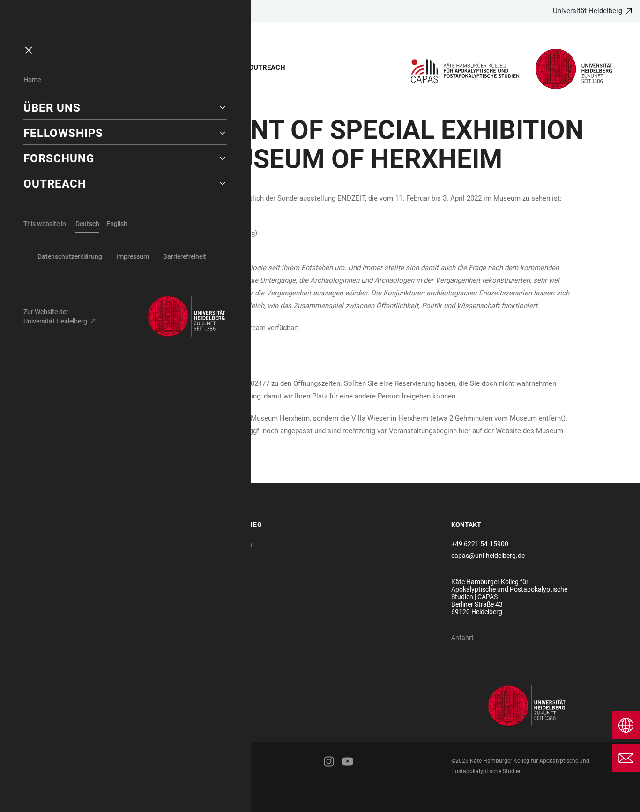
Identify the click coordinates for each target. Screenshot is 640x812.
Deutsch (87, 223)
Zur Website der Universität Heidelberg (55, 316)
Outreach (267, 67)
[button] (125, 108)
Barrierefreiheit (184, 256)
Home (32, 79)
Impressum (132, 256)
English (116, 223)
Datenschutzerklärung (69, 256)
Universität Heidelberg (587, 11)
